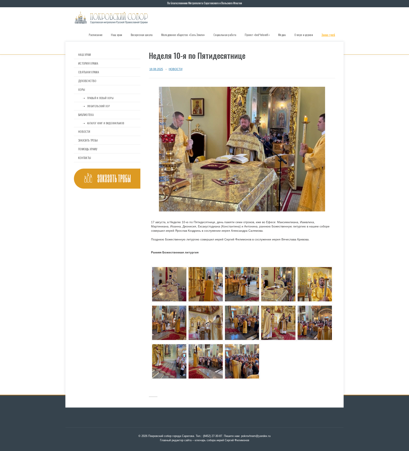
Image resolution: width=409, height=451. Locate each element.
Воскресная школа (142, 34)
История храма (88, 63)
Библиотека (86, 114)
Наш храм (116, 34)
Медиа (282, 34)
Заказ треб (328, 34)
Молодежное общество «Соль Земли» (183, 34)
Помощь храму (87, 149)
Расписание (95, 34)
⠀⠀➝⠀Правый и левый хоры (96, 98)
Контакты (84, 157)
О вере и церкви (303, 34)
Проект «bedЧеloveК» (257, 34)
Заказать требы (88, 140)
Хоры (81, 89)
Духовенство (87, 80)
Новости (175, 69)
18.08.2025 (156, 69)
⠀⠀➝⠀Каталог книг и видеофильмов (101, 123)
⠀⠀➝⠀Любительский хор (94, 106)
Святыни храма (88, 72)
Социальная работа (224, 34)
